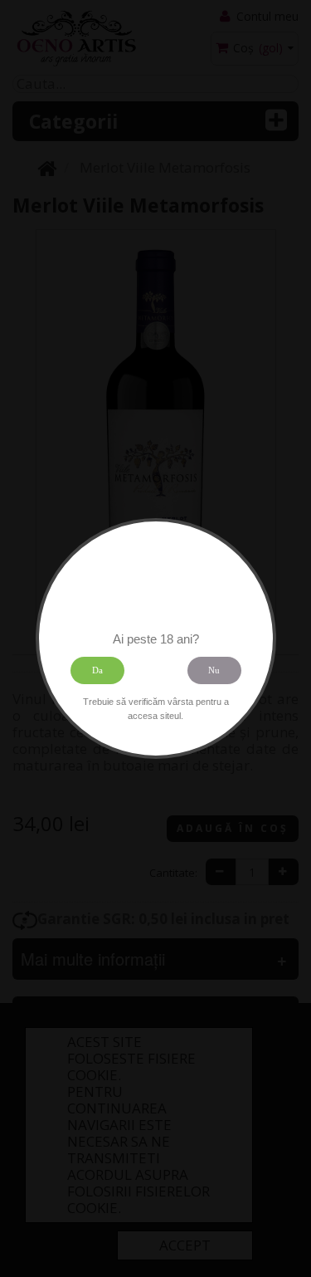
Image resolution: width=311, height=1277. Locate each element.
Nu (214, 670)
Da (97, 670)
